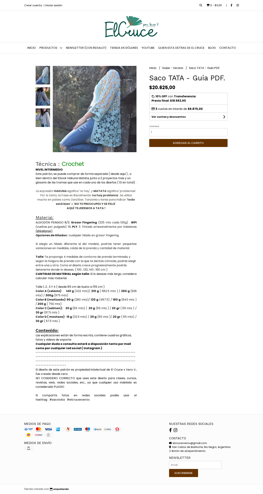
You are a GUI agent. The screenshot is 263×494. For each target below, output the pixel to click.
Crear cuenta (33, 5)
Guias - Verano (173, 68)
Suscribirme (183, 473)
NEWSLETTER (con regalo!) (86, 48)
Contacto (227, 48)
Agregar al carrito (188, 143)
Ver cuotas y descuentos (169, 117)
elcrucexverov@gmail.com (189, 443)
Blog (212, 48)
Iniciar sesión (53, 5)
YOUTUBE (148, 48)
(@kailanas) (44, 231)
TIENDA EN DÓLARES (124, 48)
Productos (48, 48)
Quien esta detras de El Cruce (181, 48)
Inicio (31, 48)
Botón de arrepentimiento (188, 451)
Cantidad (154, 126)
